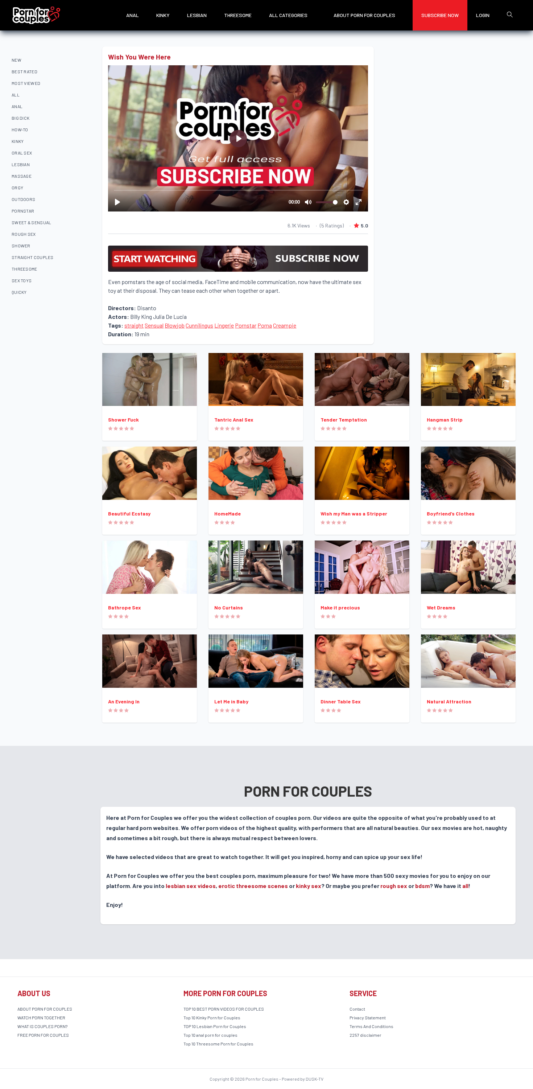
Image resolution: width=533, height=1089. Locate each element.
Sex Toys (22, 280)
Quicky (19, 292)
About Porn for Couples (364, 15)
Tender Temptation (344, 419)
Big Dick (20, 117)
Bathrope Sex (124, 607)
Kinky (163, 15)
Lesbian (197, 15)
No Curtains (228, 607)
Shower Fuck (123, 419)
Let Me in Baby (231, 701)
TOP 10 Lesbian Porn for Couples (214, 1026)
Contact (357, 1008)
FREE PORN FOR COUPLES (43, 1034)
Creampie (284, 325)
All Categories (288, 15)
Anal (132, 15)
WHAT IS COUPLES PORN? (42, 1026)
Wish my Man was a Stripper (354, 513)
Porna (264, 325)
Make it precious (340, 607)
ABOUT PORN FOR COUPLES (44, 1008)
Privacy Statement (368, 1017)
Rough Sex (24, 234)
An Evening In (124, 701)
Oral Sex (22, 152)
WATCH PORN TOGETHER (41, 1017)
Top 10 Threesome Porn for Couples (218, 1043)
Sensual (154, 325)
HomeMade (227, 513)
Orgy (17, 187)
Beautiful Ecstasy (129, 513)
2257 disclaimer (365, 1034)
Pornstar (23, 210)
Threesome (238, 15)
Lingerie (224, 325)
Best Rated (24, 71)
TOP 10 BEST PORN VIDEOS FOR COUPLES (223, 1008)
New (16, 59)
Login (482, 15)
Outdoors (23, 199)
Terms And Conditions (371, 1026)
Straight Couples (33, 257)
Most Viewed (26, 83)
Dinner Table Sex (341, 701)
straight (134, 325)
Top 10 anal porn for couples (210, 1034)
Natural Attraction (449, 701)
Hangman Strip (445, 419)
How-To (20, 129)
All (16, 94)
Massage (22, 175)
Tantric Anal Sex (233, 419)
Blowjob (175, 325)
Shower (21, 245)
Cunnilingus (199, 325)
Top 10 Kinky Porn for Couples (211, 1017)
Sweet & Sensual (31, 222)
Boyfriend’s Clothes (451, 513)
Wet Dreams (441, 607)
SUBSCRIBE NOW (440, 15)
